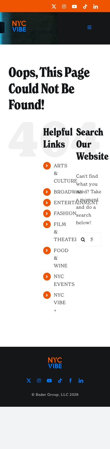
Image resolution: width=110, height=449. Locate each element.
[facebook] (70, 380)
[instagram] (64, 6)
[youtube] (74, 6)
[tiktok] (85, 6)
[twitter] (54, 6)
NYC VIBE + (60, 302)
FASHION (65, 213)
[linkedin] (95, 6)
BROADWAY (68, 192)
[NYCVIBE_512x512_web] (19, 18)
